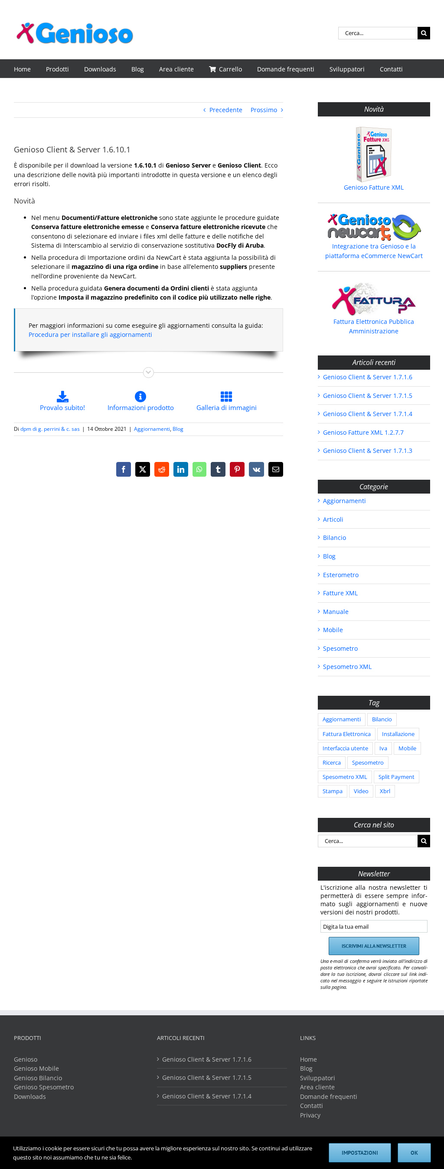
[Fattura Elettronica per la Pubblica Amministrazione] (374, 299)
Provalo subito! (62, 407)
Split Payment (397, 777)
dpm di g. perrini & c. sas (50, 429)
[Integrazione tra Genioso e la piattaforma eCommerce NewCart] (374, 227)
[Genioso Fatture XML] (374, 154)
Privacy (310, 1115)
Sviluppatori (317, 1078)
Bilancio (334, 537)
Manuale (336, 611)
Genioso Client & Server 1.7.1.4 (367, 414)
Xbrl (385, 791)
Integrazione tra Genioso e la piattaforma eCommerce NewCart (374, 251)
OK (414, 1152)
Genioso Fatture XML (374, 187)
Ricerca (332, 762)
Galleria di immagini (226, 407)
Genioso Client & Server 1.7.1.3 (367, 450)
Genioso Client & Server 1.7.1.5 (367, 395)
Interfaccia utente (345, 748)
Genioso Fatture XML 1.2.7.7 (363, 432)
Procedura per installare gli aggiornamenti (90, 334)
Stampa (333, 791)
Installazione (398, 734)
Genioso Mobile (36, 1068)
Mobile (333, 630)
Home (308, 1059)
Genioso (25, 1059)
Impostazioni (360, 1152)
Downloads (30, 1096)
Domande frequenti (328, 1096)
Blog (178, 429)
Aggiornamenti (152, 429)
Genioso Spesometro (44, 1087)
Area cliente (317, 1087)
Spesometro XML (347, 666)
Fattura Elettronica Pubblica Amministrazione (373, 326)
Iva (383, 748)
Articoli (333, 519)
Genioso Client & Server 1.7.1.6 (367, 377)
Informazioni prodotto (141, 407)
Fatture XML (340, 593)
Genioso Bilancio (38, 1078)
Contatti (311, 1105)
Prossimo (264, 110)
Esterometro (341, 575)
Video (361, 791)
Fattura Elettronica (347, 734)
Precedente (225, 110)
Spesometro (340, 648)
